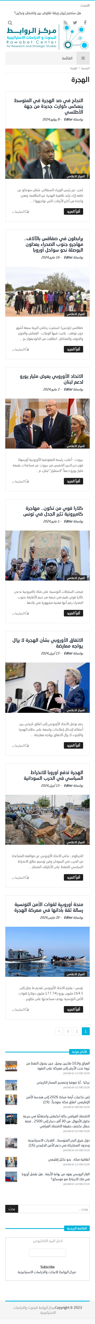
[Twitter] (75, 23)
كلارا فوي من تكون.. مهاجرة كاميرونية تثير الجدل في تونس (53, 511)
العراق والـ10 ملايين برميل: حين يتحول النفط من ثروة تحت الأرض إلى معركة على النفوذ (58, 1065)
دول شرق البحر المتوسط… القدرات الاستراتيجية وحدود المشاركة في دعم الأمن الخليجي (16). (59, 1142)
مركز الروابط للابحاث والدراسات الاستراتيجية (47, 1272)
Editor (68, 119)
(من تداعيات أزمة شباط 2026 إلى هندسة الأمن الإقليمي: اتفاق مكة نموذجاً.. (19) (58, 1099)
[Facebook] (85, 23)
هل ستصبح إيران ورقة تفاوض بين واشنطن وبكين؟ (47, 13)
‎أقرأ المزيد (73, 211)
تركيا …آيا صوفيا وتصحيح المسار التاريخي (63, 1082)
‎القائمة (67, 58)
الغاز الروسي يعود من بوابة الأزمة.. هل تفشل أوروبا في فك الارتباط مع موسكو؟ (56, 1176)
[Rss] (65, 23)
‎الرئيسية (85, 68)
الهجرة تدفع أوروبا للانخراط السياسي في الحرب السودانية (53, 775)
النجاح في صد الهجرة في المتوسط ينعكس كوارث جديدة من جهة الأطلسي (48, 106)
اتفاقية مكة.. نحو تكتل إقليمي (69, 1159)
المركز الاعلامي (76, 176)
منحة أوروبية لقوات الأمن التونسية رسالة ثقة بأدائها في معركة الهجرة (48, 907)
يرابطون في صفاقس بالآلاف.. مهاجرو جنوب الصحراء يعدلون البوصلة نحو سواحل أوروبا (53, 244)
